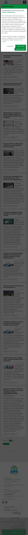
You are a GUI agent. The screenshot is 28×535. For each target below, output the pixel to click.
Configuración (10, 46)
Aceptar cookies (21, 46)
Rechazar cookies (20, 49)
